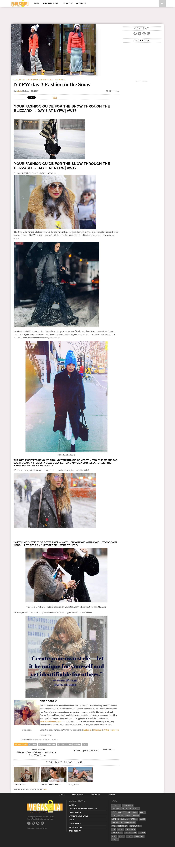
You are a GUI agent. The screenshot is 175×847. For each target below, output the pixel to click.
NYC (63, 744)
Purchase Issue (50, 3)
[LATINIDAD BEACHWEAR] (53, 782)
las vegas (116, 812)
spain (136, 836)
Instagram (97, 729)
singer (115, 840)
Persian (77, 744)
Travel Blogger (132, 816)
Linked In (87, 729)
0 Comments (114, 91)
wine (114, 836)
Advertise (81, 3)
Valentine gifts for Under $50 (86, 750)
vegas (134, 812)
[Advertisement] (87, 15)
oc (142, 836)
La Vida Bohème (19, 785)
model (142, 812)
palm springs (130, 833)
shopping (46, 80)
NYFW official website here (59, 545)
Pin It (55, 97)
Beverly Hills (135, 826)
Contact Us (67, 3)
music (142, 819)
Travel (60, 80)
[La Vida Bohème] (27, 782)
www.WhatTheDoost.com (50, 721)
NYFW (69, 744)
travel (121, 836)
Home (36, 3)
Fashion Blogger (119, 809)
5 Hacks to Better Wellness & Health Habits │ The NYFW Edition (37, 753)
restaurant (117, 833)
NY (59, 744)
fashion (42, 744)
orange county (128, 822)
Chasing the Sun (73, 785)
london (115, 819)
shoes (120, 829)
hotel (129, 836)
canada (124, 819)
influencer (134, 809)
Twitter (106, 729)
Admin (19, 91)
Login (45, 789)
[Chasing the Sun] (80, 782)
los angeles (117, 816)
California (130, 829)
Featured (51, 744)
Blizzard (33, 744)
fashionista (128, 805)
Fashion (32, 80)
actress (133, 819)
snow (85, 744)
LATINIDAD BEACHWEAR (51, 785)
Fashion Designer (119, 826)
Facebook (115, 729)
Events (19, 80)
